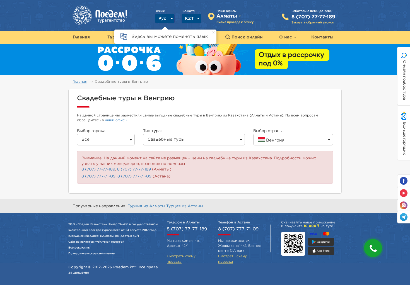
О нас (286, 37)
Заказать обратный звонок (312, 22)
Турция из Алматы (147, 206)
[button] (373, 248)
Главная (80, 82)
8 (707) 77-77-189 (313, 17)
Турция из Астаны (184, 206)
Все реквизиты (79, 247)
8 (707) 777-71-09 (98, 176)
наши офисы (116, 120)
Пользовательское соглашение (91, 253)
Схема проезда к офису (235, 22)
